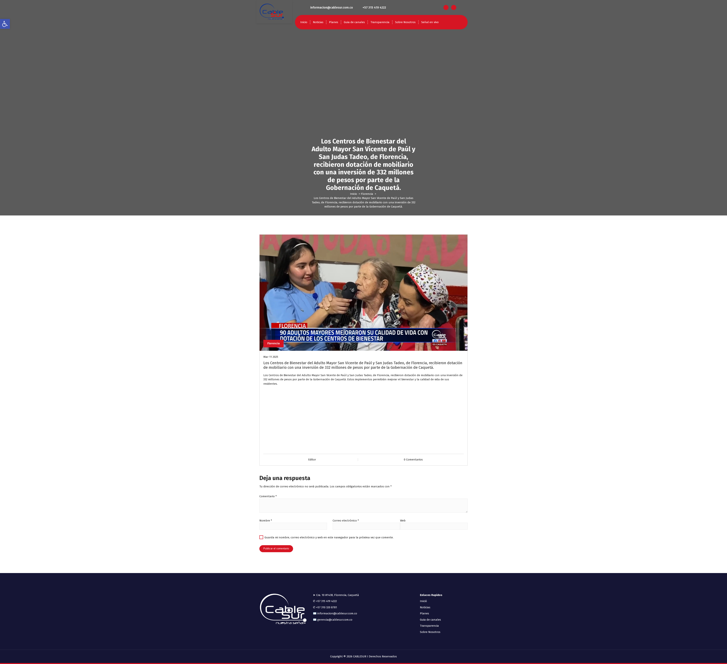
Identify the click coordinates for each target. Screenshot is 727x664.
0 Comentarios (413, 459)
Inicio (303, 22)
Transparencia (380, 22)
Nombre (265, 520)
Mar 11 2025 (270, 357)
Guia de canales (354, 22)
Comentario (268, 496)
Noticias (318, 22)
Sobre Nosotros (405, 22)
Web (403, 520)
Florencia (367, 194)
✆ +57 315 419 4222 (325, 601)
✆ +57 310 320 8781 (325, 607)
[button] (5, 24)
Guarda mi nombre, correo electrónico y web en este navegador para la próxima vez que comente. (328, 537)
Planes (333, 22)
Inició (423, 601)
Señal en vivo (430, 22)
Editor (312, 459)
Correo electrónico (346, 520)
